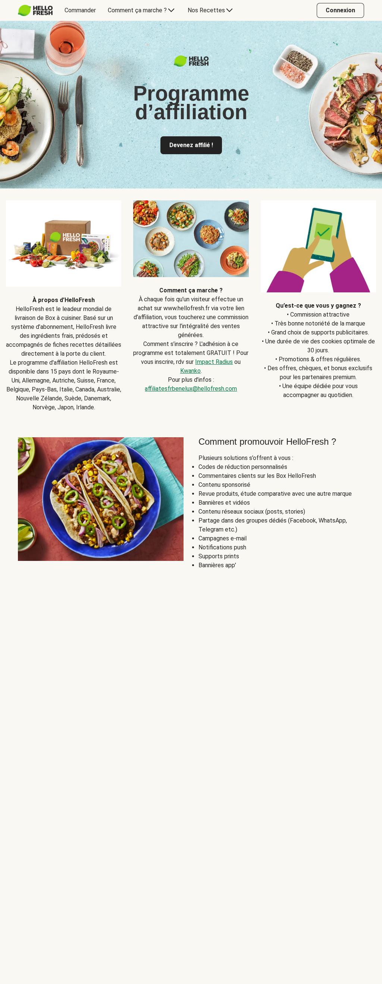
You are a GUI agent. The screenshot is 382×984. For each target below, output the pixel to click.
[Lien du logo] (191, 64)
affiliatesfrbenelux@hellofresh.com (191, 388)
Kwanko (190, 370)
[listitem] (63, 300)
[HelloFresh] (35, 10)
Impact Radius (214, 361)
